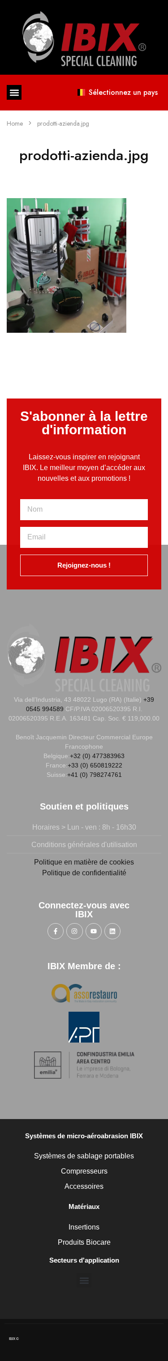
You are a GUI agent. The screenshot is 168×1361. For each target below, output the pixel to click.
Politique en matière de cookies (84, 862)
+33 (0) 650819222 (95, 765)
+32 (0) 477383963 (97, 755)
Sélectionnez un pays (123, 92)
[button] (14, 92)
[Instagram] (74, 931)
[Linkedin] (112, 931)
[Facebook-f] (55, 931)
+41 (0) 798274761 (94, 774)
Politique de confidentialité (84, 873)
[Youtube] (94, 931)
